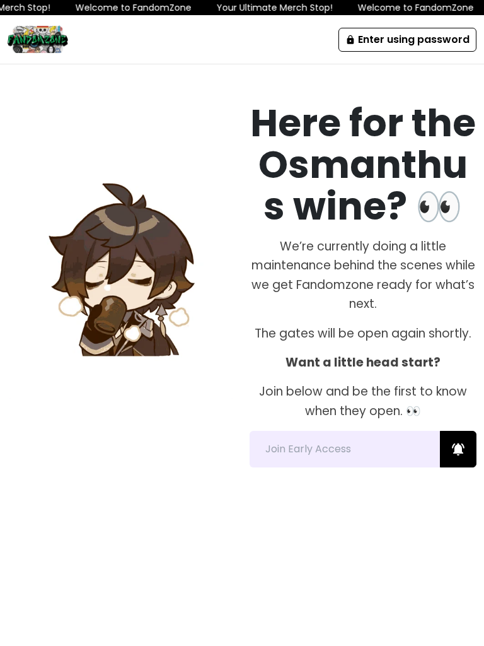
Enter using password (407, 39)
